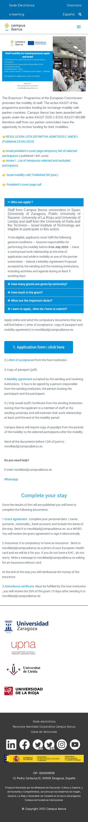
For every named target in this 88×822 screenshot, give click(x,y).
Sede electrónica (44, 721)
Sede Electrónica (21, 5)
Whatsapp (11, 479)
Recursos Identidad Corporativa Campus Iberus (44, 726)
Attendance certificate (19, 586)
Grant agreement (15, 519)
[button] (44, 202)
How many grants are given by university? (39, 284)
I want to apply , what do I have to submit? (39, 309)
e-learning (16, 14)
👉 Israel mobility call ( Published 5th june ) (30, 175)
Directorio (74, 5)
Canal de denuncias (44, 731)
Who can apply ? (22, 202)
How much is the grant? (27, 292)
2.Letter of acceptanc (18, 360)
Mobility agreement (19, 379)
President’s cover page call (23, 184)
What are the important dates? (31, 300)
